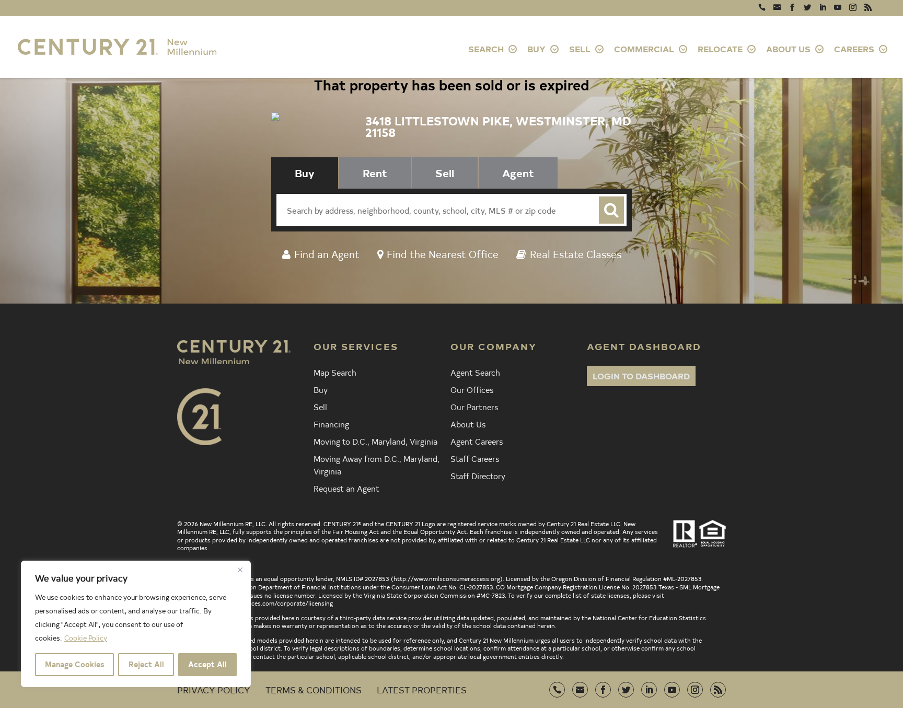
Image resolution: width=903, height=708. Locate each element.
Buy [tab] (305, 173)
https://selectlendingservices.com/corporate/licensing (255, 603)
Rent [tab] (375, 173)
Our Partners (474, 406)
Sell (320, 406)
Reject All (146, 664)
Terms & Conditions (313, 689)
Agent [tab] (518, 173)
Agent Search (475, 372)
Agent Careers (476, 441)
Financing (331, 424)
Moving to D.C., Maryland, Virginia (375, 441)
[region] (136, 624)
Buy (321, 389)
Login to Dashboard (641, 375)
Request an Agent (346, 488)
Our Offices (471, 389)
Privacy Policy (213, 689)
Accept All (207, 664)
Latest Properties (422, 689)
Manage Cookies (74, 664)
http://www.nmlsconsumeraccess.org (446, 578)
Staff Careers (474, 458)
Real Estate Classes (575, 254)
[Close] (240, 569)
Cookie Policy (85, 638)
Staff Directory (477, 475)
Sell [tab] (444, 173)
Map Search (335, 372)
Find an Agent (327, 254)
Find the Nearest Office (443, 254)
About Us (467, 424)
